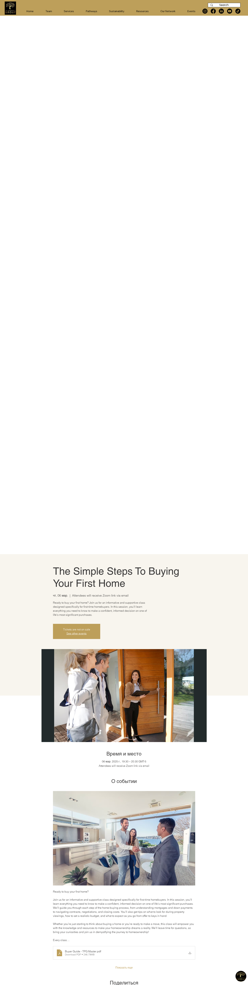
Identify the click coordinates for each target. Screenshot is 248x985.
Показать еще (124, 967)
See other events (76, 633)
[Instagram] (205, 11)
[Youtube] (229, 11)
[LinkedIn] (221, 11)
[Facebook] (213, 11)
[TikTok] (237, 11)
